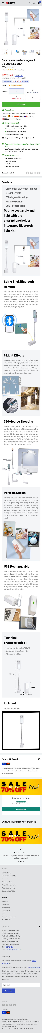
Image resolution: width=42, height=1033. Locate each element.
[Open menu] (3, 3)
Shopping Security (11, 155)
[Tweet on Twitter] (35, 172)
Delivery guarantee (11, 123)
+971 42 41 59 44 (11, 1026)
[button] (8, 70)
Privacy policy (6, 873)
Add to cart (21, 104)
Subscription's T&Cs (8, 891)
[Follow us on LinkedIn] (14, 1005)
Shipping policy (7, 882)
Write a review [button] (21, 809)
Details (20, 151)
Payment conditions (8, 888)
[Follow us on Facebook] (3, 1005)
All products (6, 907)
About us (5, 901)
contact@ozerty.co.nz (14, 950)
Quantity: (5, 91)
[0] (38, 3)
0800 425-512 (9, 947)
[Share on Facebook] (27, 172)
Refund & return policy (9, 885)
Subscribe (8, 991)
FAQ (3, 914)
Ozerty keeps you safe (9, 917)
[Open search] (30, 3)
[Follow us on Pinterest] (7, 1005)
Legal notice (6, 911)
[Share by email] (38, 172)
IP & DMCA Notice (7, 920)
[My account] (34, 3)
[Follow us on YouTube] (10, 1005)
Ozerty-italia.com (34, 967)
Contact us (5, 904)
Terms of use (6, 879)
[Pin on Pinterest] (31, 172)
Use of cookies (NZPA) (9, 876)
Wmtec (9, 67)
